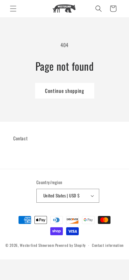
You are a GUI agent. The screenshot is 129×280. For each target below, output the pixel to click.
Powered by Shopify (70, 245)
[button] (13, 8)
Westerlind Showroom (37, 245)
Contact (20, 138)
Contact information (108, 245)
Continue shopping (64, 90)
